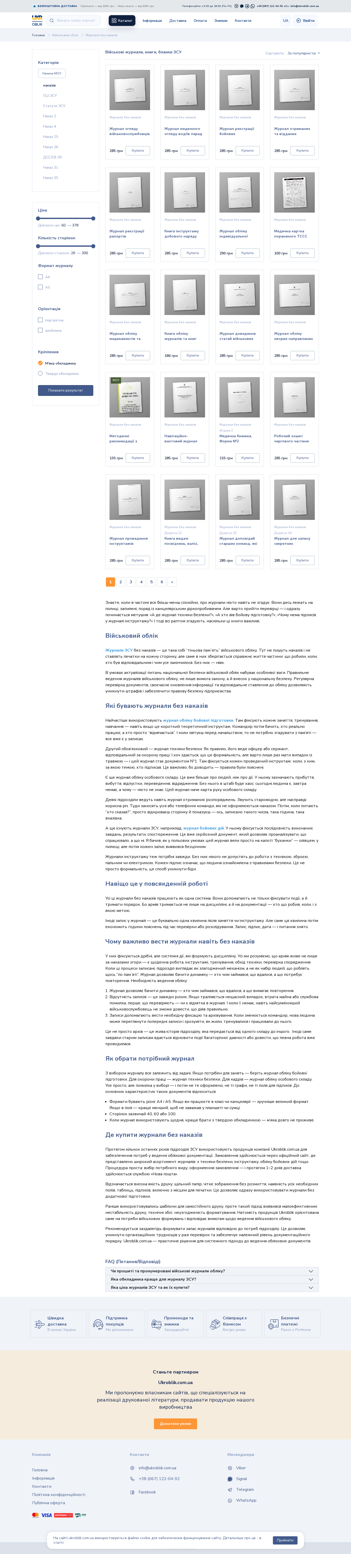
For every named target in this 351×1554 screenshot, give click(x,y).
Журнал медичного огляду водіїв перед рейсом (183, 131)
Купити (138, 150)
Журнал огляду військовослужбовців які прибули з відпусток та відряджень (129, 131)
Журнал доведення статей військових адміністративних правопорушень (237, 336)
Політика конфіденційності (58, 1495)
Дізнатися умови (175, 1423)
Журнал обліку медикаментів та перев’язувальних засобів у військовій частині (128, 336)
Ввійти (308, 20)
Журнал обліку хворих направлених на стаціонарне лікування (293, 336)
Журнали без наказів (101, 35)
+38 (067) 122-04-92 (270, 6)
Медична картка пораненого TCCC (290, 234)
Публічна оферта (48, 1503)
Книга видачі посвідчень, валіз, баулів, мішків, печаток (181, 541)
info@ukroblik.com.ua (304, 6)
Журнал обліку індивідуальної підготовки (233, 234)
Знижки (220, 20)
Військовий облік (65, 35)
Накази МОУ (51, 73)
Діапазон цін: (49, 225)
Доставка (177, 20)
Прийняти (285, 1540)
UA (285, 20)
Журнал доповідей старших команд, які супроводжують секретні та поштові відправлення (238, 541)
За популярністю (302, 53)
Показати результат (65, 390)
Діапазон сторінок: (54, 253)
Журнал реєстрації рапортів (126, 234)
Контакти (243, 20)
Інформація (152, 20)
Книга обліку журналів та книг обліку (180, 336)
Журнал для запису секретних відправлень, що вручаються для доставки (292, 541)
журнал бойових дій (203, 828)
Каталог (124, 20)
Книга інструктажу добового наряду (181, 234)
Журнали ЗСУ (119, 650)
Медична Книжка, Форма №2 (235, 439)
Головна (38, 35)
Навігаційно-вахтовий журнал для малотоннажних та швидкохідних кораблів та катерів (183, 439)
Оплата (200, 20)
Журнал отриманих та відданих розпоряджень (292, 131)
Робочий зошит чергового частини (291, 439)
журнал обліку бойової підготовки (198, 720)
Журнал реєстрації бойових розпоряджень (236, 131)
